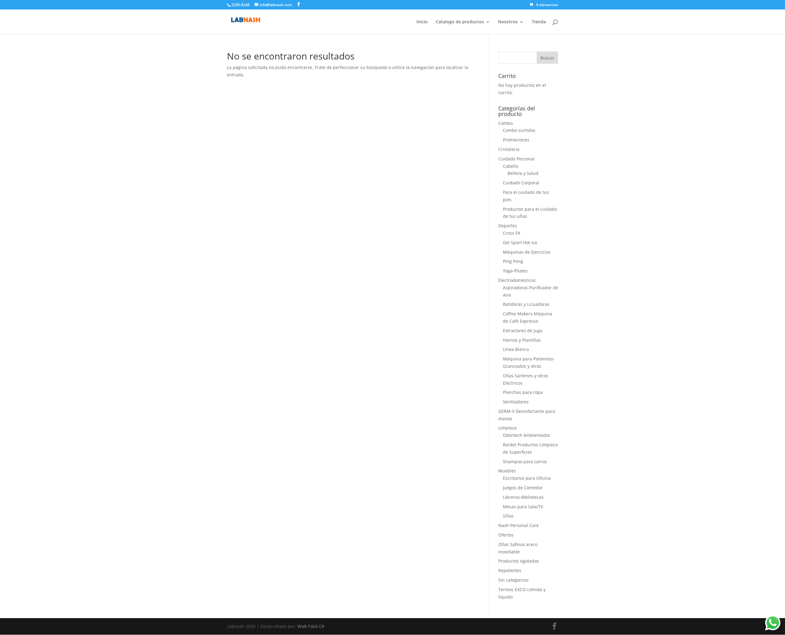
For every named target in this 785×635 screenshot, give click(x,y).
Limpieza (507, 428)
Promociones (516, 140)
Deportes (507, 226)
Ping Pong (513, 261)
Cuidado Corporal (521, 183)
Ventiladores (516, 402)
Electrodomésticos (517, 280)
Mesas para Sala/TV (523, 507)
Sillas (508, 516)
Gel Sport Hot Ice (520, 242)
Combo (505, 123)
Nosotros (508, 22)
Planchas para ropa (523, 392)
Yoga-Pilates (515, 271)
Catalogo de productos (460, 22)
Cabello (510, 166)
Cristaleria (508, 149)
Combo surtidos (519, 130)
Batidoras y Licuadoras (526, 304)
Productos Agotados (518, 561)
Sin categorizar (513, 580)
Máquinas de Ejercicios (526, 252)
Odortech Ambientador (526, 435)
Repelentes (509, 570)
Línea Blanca (516, 349)
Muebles (507, 471)
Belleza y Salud (522, 173)
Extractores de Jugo (522, 330)
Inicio (422, 22)
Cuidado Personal (516, 159)
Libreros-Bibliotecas (523, 497)
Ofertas (506, 535)
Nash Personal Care (518, 525)
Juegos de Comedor (523, 488)
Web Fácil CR (310, 626)
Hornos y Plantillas (522, 340)
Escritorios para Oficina (527, 478)
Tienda (539, 22)
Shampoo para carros (525, 461)
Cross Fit (511, 233)
